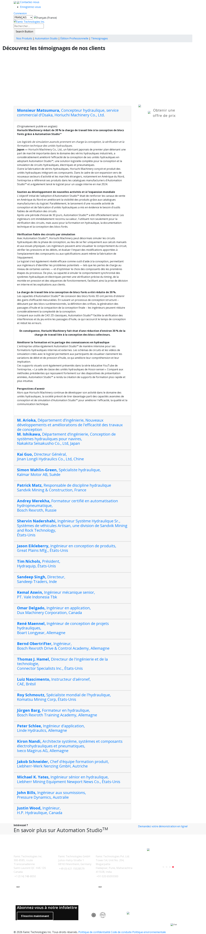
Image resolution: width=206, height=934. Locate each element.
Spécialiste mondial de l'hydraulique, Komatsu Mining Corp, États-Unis (64, 697)
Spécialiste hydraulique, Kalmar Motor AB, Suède (59, 472)
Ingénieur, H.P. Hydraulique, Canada (39, 810)
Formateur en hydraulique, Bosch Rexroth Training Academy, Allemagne (57, 712)
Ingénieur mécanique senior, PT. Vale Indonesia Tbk (56, 595)
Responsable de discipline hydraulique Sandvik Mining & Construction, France (64, 487)
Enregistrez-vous (30, 7)
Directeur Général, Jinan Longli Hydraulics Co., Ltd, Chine (50, 456)
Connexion (20, 13)
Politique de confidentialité (94, 932)
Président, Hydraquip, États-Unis (38, 564)
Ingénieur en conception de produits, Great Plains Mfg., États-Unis (66, 548)
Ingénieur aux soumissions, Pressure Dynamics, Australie (51, 795)
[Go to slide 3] (170, 867)
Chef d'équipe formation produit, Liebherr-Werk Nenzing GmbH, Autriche (63, 764)
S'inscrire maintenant (35, 916)
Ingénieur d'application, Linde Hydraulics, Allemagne (51, 728)
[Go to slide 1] (163, 867)
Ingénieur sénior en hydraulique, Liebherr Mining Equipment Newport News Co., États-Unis (68, 779)
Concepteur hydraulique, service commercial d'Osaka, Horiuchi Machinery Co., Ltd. (68, 112)
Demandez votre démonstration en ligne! (162, 826)
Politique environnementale (149, 932)
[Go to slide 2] (166, 867)
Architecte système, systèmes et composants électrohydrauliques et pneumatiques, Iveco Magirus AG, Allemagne (69, 746)
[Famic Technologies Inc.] (29, 21)
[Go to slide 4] (173, 867)
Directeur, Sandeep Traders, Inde (41, 579)
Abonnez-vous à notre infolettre (47, 907)
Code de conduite (121, 932)
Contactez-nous (29, 2)
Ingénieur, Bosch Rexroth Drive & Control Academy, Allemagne (63, 646)
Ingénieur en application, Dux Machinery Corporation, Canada (54, 610)
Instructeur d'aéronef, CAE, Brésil (54, 681)
